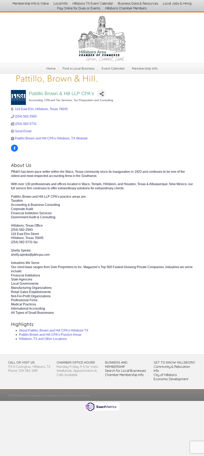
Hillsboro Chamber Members (126, 8)
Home (51, 68)
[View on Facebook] (14, 150)
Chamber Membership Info (124, 375)
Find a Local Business (79, 68)
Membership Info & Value (31, 3)
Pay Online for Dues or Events (78, 8)
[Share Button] (101, 93)
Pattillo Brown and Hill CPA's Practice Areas (50, 334)
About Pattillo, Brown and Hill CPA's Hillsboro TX (53, 330)
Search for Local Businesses (125, 371)
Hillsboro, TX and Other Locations (43, 339)
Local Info (61, 3)
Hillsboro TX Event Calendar (93, 3)
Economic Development (171, 379)
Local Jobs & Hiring (177, 3)
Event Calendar (113, 68)
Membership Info (145, 68)
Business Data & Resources (138, 3)
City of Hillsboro (165, 375)
